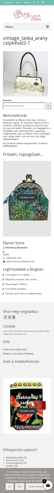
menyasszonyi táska (30, 331)
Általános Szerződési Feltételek (18, 353)
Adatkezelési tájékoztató (15, 349)
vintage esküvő (8, 334)
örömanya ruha (20, 334)
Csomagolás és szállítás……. (19, 274)
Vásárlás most (27, 197)
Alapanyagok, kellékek (16, 284)
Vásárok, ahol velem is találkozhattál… (24, 293)
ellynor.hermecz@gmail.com (20, 261)
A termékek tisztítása (15, 289)
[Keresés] (48, 106)
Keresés (7, 100)
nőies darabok (44, 331)
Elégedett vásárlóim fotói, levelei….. (22, 279)
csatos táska (7, 331)
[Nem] (50, 480)
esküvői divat (18, 331)
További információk (37, 486)
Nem (20, 486)
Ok (9, 486)
